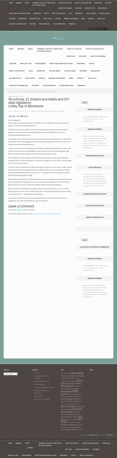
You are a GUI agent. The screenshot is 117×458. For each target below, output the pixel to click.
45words (19, 3)
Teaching (32, 24)
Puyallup (77, 407)
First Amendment (71, 385)
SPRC (64, 422)
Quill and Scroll (38, 396)
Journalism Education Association (44, 388)
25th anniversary (65, 373)
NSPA (76, 401)
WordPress (110, 435)
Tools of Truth (71, 429)
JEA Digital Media (39, 384)
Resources (37, 13)
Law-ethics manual (65, 8)
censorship (76, 373)
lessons (64, 399)
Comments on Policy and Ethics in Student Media (44, 4)
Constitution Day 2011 (83, 3)
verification (80, 430)
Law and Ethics (34, 18)
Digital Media (91, 13)
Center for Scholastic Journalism (72, 376)
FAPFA (72, 384)
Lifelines (78, 8)
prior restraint (74, 404)
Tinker (63, 430)
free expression (74, 389)
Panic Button (90, 8)
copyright (77, 378)
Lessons (58, 18)
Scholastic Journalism (17, 24)
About (27, 3)
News (83, 18)
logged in (19, 210)
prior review (68, 406)
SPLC (81, 419)
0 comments (61, 111)
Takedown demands (75, 427)
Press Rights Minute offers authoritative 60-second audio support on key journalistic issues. (95, 119)
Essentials (98, 3)
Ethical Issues (104, 13)
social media (74, 420)
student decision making (73, 422)
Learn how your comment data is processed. (47, 214)
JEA (75, 391)
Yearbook (72, 24)
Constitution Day (65, 3)
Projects (91, 18)
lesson (79, 396)
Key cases (108, 3)
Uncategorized (44, 24)
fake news (65, 383)
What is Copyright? (59, 13)
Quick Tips (101, 18)
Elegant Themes (93, 435)
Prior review (102, 8)
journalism (65, 394)
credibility (64, 381)
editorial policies (71, 381)
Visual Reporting (59, 24)
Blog (70, 13)
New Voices (71, 401)
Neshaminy (64, 401)
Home (11, 3)
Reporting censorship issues (20, 13)
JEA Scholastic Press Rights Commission (95, 247)
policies (66, 404)
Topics (46, 13)
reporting (67, 409)
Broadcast (79, 13)
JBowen (17, 111)
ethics (79, 380)
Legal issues (47, 18)
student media (67, 424)
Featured (12, 18)
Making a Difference (71, 18)
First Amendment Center (41, 381)
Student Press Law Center (42, 399)
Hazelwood (22, 18)
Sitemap (30, 448)
